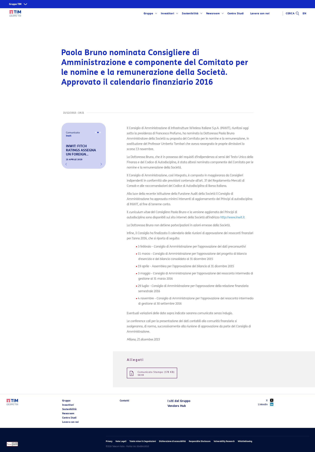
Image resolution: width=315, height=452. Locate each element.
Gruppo (148, 13)
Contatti (124, 400)
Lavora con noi (70, 422)
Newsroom (213, 13)
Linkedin (263, 404)
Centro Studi (69, 417)
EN (304, 13)
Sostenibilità (190, 13)
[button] (66, 164)
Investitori (167, 13)
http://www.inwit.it (232, 217)
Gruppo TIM (15, 4)
